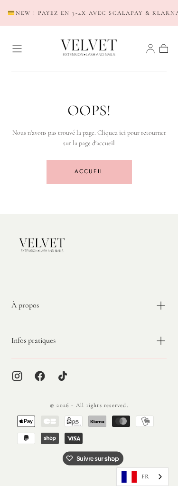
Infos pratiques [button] (33, 340)
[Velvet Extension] (42, 245)
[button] (17, 48)
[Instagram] (17, 376)
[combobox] (142, 476)
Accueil (89, 171)
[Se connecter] (150, 48)
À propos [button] (25, 305)
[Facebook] (39, 376)
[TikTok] (62, 376)
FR (145, 476)
